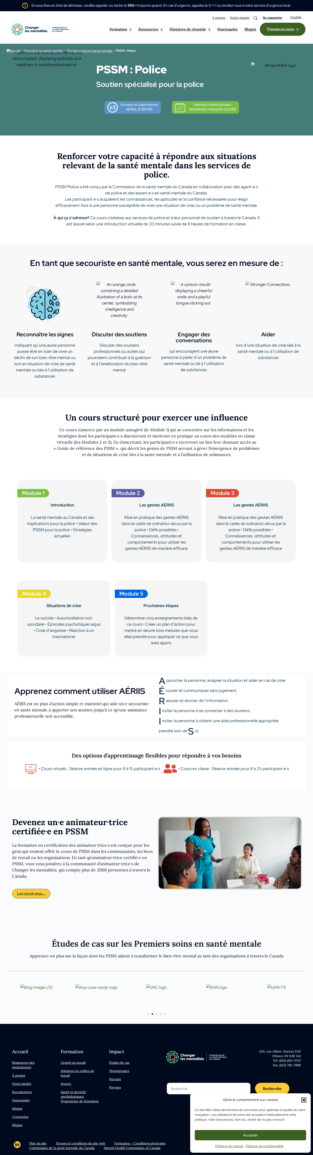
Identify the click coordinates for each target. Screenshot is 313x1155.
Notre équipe (240, 18)
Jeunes (66, 1084)
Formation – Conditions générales (139, 1143)
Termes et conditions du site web (80, 1143)
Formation (118, 29)
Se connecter (272, 18)
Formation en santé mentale (43, 51)
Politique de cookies (229, 1146)
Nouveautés (227, 29)
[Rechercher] (255, 17)
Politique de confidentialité (264, 1146)
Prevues (115, 1079)
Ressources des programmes (23, 1065)
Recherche (272, 1088)
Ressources (148, 29)
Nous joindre (21, 1084)
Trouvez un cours (280, 29)
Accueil (15, 51)
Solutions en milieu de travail (77, 1073)
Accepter (250, 1135)
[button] (304, 1100)
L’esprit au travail (73, 1063)
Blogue (250, 29)
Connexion (20, 1117)
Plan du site (38, 1143)
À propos (218, 18)
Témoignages (119, 1071)
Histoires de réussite (188, 29)
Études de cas (119, 1063)
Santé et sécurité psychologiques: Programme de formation (80, 1096)
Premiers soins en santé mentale (90, 51)
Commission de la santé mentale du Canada (62, 1148)
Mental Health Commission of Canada (132, 1148)
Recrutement (22, 1092)
